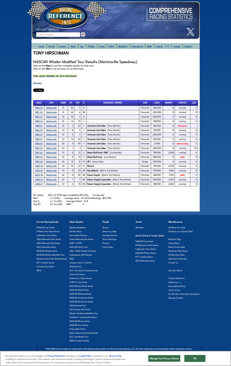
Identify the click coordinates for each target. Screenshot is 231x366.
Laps (156, 103)
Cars (63, 103)
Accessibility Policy (176, 286)
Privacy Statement (176, 278)
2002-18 (39, 175)
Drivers (52, 46)
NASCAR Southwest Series (82, 298)
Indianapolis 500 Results (81, 255)
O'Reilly (91, 46)
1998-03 (39, 157)
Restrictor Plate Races (178, 251)
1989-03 (39, 130)
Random (188, 46)
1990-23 (39, 148)
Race (38, 103)
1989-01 (38, 126)
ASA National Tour (78, 305)
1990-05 (39, 143)
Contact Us (173, 263)
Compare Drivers (109, 235)
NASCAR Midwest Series (80, 294)
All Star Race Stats (176, 255)
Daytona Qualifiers (78, 227)
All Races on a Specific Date (180, 231)
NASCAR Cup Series (45, 227)
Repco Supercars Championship (84, 333)
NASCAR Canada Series (47, 251)
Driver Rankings (109, 239)
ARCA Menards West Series (49, 239)
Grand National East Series (81, 239)
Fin (77, 103)
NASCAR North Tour (79, 247)
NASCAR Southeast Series (81, 286)
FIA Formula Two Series (80, 309)
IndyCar (159, 46)
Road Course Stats (176, 247)
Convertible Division (78, 235)
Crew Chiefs (107, 247)
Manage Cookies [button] (175, 298)
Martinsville (51, 108)
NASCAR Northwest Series (81, 302)
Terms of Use (174, 290)
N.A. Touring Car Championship (84, 270)
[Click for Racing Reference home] (115, 20)
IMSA (149, 46)
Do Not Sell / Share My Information (184, 294)
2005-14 (39, 179)
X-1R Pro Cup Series (78, 282)
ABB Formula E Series (79, 341)
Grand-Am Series (77, 274)
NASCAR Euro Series (79, 325)
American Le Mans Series (81, 278)
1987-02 (39, 112)
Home (41, 46)
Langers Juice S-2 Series (80, 263)
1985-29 (39, 108)
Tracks (73, 46)
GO (83, 34)
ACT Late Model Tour (79, 337)
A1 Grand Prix (76, 266)
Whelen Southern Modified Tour (84, 313)
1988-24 (39, 121)
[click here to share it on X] (192, 32)
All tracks (139, 227)
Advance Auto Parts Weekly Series (52, 259)
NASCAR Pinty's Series (145, 253)
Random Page (174, 239)
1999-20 (39, 161)
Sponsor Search (175, 270)
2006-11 (38, 184)
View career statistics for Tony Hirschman (55, 75)
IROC (72, 259)
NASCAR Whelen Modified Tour (51, 255)
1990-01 (38, 139)
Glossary (37, 83)
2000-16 (39, 166)
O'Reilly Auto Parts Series (48, 231)
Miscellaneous (175, 222)
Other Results (76, 222)
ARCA (111, 46)
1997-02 (39, 152)
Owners (62, 46)
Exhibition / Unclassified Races (83, 317)
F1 (168, 46)
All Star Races (76, 231)
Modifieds (122, 46)
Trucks (102, 46)
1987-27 (39, 117)
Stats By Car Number (177, 259)
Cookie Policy (85, 356)
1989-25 (39, 134)
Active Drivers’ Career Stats (149, 235)
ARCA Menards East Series (48, 243)
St (71, 103)
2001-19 (38, 170)
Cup (82, 46)
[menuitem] (184, 282)
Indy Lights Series (78, 329)
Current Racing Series (48, 222)
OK (194, 358)
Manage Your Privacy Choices (164, 358)
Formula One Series (45, 266)
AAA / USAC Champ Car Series (83, 251)
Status (182, 103)
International (137, 46)
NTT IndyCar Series (45, 263)
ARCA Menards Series (46, 247)
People (105, 222)
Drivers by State (109, 231)
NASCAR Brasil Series (79, 290)
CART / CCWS (76, 243)
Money (168, 103)
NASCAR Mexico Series (80, 321)
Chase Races (174, 243)
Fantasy (176, 46)
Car (145, 103)
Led (194, 103)
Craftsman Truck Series (47, 235)
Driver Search (47, 29)
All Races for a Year (176, 227)
